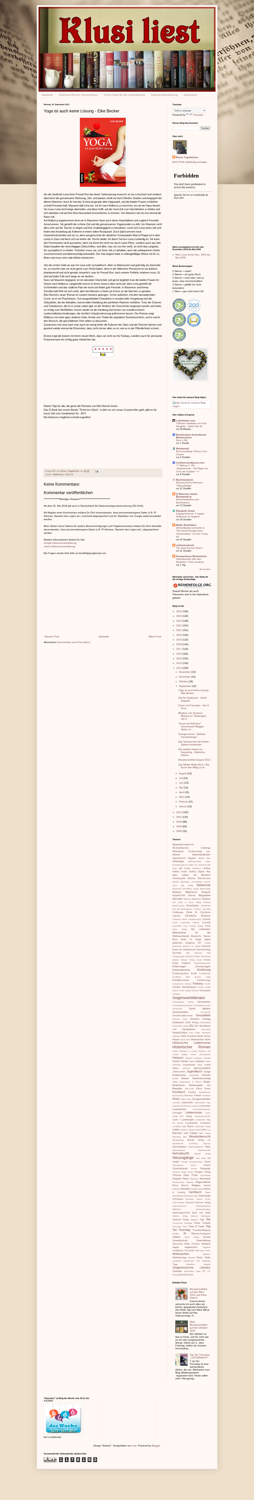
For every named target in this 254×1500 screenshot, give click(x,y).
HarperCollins (179, 1032)
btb (178, 909)
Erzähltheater (204, 973)
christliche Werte (179, 919)
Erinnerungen (203, 966)
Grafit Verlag (191, 1022)
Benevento (176, 889)
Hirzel (182, 1040)
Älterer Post (154, 636)
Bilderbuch (191, 892)
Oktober (184, 681)
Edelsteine (189, 956)
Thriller (197, 1223)
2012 (179, 812)
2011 (179, 817)
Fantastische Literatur (182, 984)
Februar (184, 801)
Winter (199, 1257)
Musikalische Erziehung (185, 1143)
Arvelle (207, 865)
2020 (179, 635)
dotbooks (186, 946)
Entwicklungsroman (202, 963)
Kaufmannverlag (201, 1078)
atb (180, 868)
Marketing (176, 1137)
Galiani (188, 991)
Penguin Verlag (202, 1172)
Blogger (156, 1445)
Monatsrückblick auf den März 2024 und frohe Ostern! (198, 1293)
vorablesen (177, 1250)
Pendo (190, 1172)
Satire (195, 1196)
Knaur (207, 1088)
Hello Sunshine (188, 1036)
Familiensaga (203, 980)
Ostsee (194, 1169)
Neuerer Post (52, 636)
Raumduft (205, 1178)
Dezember (185, 672)
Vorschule (189, 1250)
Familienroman (180, 980)
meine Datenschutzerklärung (59, 546)
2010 (179, 821)
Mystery (207, 1143)
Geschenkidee (180, 1012)
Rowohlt (185, 1188)
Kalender (206, 1075)
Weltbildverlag (179, 1257)
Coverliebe (176, 926)
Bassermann (204, 878)
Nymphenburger (196, 1162)
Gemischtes (203, 1001)
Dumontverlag (203, 949)
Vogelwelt (206, 1247)
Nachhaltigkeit (179, 1147)
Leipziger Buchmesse (181, 1106)
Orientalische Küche (184, 1165)
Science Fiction (203, 1199)
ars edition (189, 865)
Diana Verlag (179, 929)
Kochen (192, 1092)
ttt (185, 1233)
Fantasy (198, 983)
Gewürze (176, 1019)
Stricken (194, 1216)
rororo (207, 1185)
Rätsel (186, 1179)
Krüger (183, 1099)
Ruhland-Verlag (196, 1189)
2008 (179, 831)
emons (207, 960)
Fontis (181, 991)
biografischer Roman (184, 895)
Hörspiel (207, 1058)
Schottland (177, 1199)
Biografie (206, 892)
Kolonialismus (204, 1092)
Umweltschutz (180, 1240)
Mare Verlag (204, 1133)
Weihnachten (180, 1254)
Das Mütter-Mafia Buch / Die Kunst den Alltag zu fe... (193, 766)
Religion (196, 1185)
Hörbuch (177, 1057)
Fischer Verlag (204, 987)
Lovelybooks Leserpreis (197, 1123)
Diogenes (190, 943)
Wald (197, 1251)
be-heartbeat (197, 882)
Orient (207, 1162)
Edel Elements (194, 953)
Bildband (176, 892)
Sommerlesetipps (203, 1209)
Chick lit (69, 474)
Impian (192, 1061)
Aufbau (206, 868)
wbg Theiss (205, 1251)
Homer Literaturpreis (200, 1054)
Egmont (175, 960)
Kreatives (206, 1095)
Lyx (208, 1130)
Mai (181, 787)
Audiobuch (196, 868)
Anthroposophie (194, 861)
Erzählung (176, 977)
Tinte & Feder (197, 1226)
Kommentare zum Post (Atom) (73, 642)
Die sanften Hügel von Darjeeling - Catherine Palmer (191, 752)
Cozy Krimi (204, 926)
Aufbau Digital (196, 871)
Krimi (175, 1099)
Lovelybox (176, 1126)
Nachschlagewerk (196, 1147)
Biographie (204, 895)
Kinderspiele (196, 1085)
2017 (179, 649)
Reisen (184, 1185)
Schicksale (204, 1195)
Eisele (199, 960)
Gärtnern (195, 991)
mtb (208, 1140)
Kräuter (197, 1095)
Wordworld (182, 448)
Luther (203, 1129)
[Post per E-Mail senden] (96, 471)
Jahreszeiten (178, 1071)
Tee (208, 1219)
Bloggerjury (196, 899)
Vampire (205, 1243)
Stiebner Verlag (180, 1216)
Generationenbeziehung (182, 1005)
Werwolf (191, 1258)
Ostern (207, 1165)
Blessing (187, 899)
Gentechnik (177, 1009)
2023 (179, 620)
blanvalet (177, 898)
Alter (208, 858)
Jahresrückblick (202, 1068)
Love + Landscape (183, 1119)
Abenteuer (178, 851)
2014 (179, 663)
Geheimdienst (178, 1002)
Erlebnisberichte (181, 969)
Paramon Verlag (179, 1172)
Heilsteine (176, 1036)
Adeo (208, 851)
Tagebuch (194, 1220)
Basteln (175, 882)
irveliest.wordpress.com (190, 462)
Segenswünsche (179, 1206)
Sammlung (188, 1196)
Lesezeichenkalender (201, 1109)
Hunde (184, 1061)
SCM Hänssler (178, 1203)
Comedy (206, 919)
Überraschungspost (200, 1233)
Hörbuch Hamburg (193, 1058)
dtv (180, 949)
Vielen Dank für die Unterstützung (124, 94)
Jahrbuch (186, 1068)
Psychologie (205, 1175)
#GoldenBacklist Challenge (191, 848)
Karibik (175, 1078)
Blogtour (206, 899)
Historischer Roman (191, 1047)
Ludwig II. (184, 1130)
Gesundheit (203, 1015)
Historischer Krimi (200, 1039)
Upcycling (177, 1244)
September (185, 686)
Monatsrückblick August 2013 (194, 759)
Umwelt (206, 1237)
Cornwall (206, 922)
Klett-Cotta (189, 1089)
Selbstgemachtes (203, 1206)
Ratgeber (176, 1179)
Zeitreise (177, 1271)
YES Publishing (203, 1261)
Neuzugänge (183, 1157)
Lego (208, 1103)
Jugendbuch (194, 1071)
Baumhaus (185, 882)
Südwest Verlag (180, 1219)
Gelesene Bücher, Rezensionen (78, 94)
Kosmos (189, 1095)
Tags (202, 1219)
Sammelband (177, 1196)
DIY (200, 943)
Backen (191, 878)
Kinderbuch (178, 1085)
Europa (198, 977)
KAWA (175, 1082)
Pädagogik (205, 1168)
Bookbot (207, 902)
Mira (185, 1137)
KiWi (208, 1085)
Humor (176, 1061)
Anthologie (178, 861)
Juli (181, 778)
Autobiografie (179, 878)
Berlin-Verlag (205, 889)
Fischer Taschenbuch (184, 987)
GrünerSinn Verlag (180, 1026)
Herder (200, 1036)
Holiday (184, 1054)
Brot (174, 909)
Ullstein (176, 1237)
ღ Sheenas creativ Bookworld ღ (186, 495)
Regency (190, 1182)
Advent (176, 854)
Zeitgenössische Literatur (191, 1267)
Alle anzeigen (204, 569)
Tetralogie (188, 1223)
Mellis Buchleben (186, 525)
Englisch (186, 963)
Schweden (189, 1199)
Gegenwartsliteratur (188, 998)
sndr (134, 1445)
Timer (184, 1227)
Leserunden (204, 1106)
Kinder (206, 1081)
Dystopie (176, 953)
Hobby (175, 1051)
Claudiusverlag (194, 919)
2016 (179, 653)
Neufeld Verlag (202, 1154)
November (185, 676)
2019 (179, 639)
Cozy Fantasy (189, 926)
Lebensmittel (199, 1103)
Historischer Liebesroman (191, 1042)
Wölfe (207, 1257)
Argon (207, 861)
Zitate (198, 1271)
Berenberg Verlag (190, 889)
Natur (207, 1147)
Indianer (199, 1061)
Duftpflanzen (189, 949)
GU (191, 1025)
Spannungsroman (181, 1213)
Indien (207, 1061)
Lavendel (176, 1103)
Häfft (174, 1029)
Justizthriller (194, 1075)
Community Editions (189, 923)
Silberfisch (176, 1209)
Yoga (174, 1264)
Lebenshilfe (187, 1102)
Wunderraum (188, 1261)
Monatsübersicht (199, 1136)
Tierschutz (176, 1227)
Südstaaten (205, 1216)
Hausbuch (206, 1033)
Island (207, 1065)
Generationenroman (202, 1005)
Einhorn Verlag (188, 960)
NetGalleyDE (180, 1153)
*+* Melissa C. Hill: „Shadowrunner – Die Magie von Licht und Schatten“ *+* (192, 468)
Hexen (207, 1036)
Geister (191, 1002)
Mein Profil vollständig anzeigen (189, 162)
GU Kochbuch (202, 1025)
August (183, 773)
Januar (183, 806)
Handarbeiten (188, 1029)
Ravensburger (178, 1182)
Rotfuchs (176, 1189)
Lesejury (194, 1106)
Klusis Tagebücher (70, 471)
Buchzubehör (186, 909)
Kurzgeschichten (201, 1099)
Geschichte (205, 1012)
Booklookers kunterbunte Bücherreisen (191, 436)
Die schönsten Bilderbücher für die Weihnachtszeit (191, 932)
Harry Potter (194, 1033)
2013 (179, 668)
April (182, 792)
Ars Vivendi (199, 865)
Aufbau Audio (179, 871)
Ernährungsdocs (180, 973)
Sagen (207, 1192)
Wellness (206, 1254)
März (182, 796)
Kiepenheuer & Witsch (190, 1082)
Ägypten (192, 858)
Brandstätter (193, 905)
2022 (179, 625)
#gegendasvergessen (183, 844)
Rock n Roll (182, 440)
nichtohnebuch (185, 545)
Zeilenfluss (190, 1264)
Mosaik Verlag (195, 1140)
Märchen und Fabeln (184, 1133)
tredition (175, 1234)
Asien (174, 868)
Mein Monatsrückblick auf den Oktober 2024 (199, 1326)
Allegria (201, 858)
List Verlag (186, 1116)
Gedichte (176, 994)
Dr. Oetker (196, 946)
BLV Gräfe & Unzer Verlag (186, 902)
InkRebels (176, 1065)
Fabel (208, 977)
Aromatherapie (178, 865)
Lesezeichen (179, 1109)
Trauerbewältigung (201, 1230)
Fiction (207, 984)
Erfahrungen (179, 966)
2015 (179, 658)
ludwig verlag (194, 1130)
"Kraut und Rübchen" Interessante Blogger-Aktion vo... (191, 726)
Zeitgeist (206, 1264)
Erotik (194, 973)
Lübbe (175, 1129)
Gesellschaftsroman (182, 1015)
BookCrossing (178, 906)
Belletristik (58, 474)
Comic (175, 923)
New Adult (201, 1158)
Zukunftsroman (185, 1275)
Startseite (47, 94)
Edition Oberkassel (202, 956)
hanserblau (205, 1029)
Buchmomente (184, 479)
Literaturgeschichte (202, 1116)
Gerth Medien (199, 1008)
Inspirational (189, 1065)
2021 (179, 630)
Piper (186, 1175)
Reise (175, 1185)
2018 (179, 644)
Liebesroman (193, 1112)
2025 (179, 611)
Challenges (178, 912)
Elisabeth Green (185, 510)
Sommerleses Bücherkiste (191, 556)
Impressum (190, 94)
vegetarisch (191, 1247)
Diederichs (196, 936)
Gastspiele (205, 990)
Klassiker (177, 1088)
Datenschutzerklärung (164, 94)
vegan (175, 1247)
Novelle (184, 1162)
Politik (195, 1175)
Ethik (188, 977)
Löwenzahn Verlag (202, 1126)
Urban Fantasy (192, 1244)
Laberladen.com (185, 420)
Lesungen (177, 1113)
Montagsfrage (178, 1140)
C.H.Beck (197, 909)
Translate (198, 114)
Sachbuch (195, 1192)
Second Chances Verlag (198, 1202)
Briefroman (205, 906)
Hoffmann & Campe (188, 1051)
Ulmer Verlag (192, 1237)
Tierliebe (206, 1223)
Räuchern (194, 1179)
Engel (175, 963)
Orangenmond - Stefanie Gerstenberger (191, 735)
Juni (181, 782)
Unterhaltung (203, 1240)
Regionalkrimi (203, 1182)
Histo (188, 1040)
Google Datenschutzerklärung (60, 543)
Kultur (189, 1099)
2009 (179, 826)
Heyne (176, 1039)
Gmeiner (195, 1018)
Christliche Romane (197, 915)
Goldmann (178, 1022)
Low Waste (188, 1126)
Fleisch (175, 991)
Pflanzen (176, 1175)
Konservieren (178, 1095)
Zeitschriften (189, 1271)
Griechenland (204, 1022)
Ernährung (203, 969)
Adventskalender (201, 854)
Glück (185, 1019)
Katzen (185, 1078)
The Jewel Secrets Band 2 (189, 548)
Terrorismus (177, 1223)
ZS (203, 1271)
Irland (199, 1065)
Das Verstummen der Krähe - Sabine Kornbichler (194, 743)
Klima (199, 1088)
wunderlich (176, 1261)
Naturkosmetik (204, 1150)
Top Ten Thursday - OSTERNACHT (199, 1356)
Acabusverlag (195, 851)
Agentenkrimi (179, 858)
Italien (175, 1068)
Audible (187, 868)
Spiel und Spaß (201, 1213)
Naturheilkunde (178, 1150)
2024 (179, 616)
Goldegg (206, 1019)
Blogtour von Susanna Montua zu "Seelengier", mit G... (192, 716)
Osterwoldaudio (180, 1168)
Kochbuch (178, 1092)
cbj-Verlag (206, 909)
